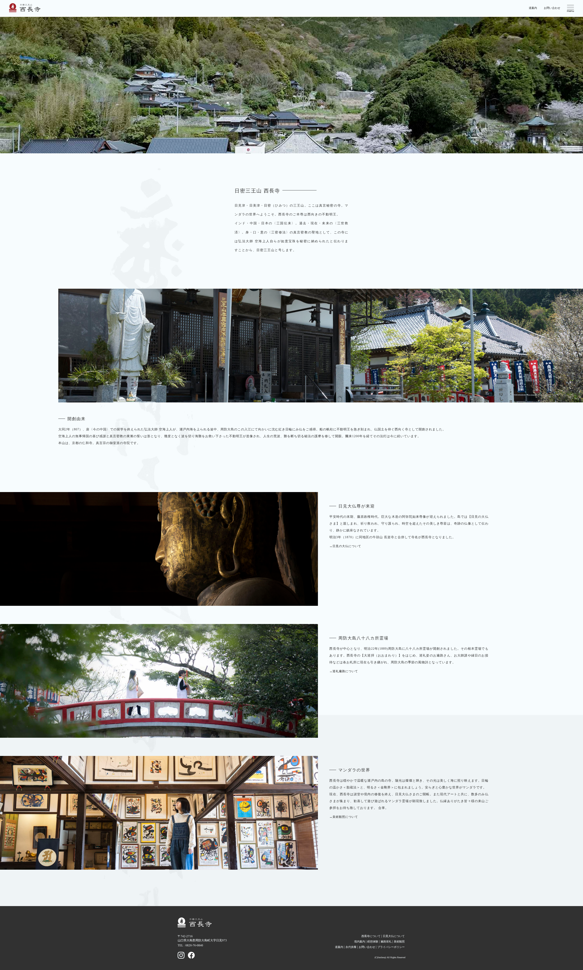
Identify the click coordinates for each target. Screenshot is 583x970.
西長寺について (371, 936)
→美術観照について (343, 816)
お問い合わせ (552, 8)
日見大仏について (394, 936)
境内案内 (359, 941)
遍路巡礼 (386, 941)
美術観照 (399, 941)
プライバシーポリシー (391, 947)
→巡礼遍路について (343, 671)
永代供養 (350, 947)
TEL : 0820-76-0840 (190, 945)
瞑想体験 (372, 941)
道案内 (533, 8)
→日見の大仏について (345, 546)
